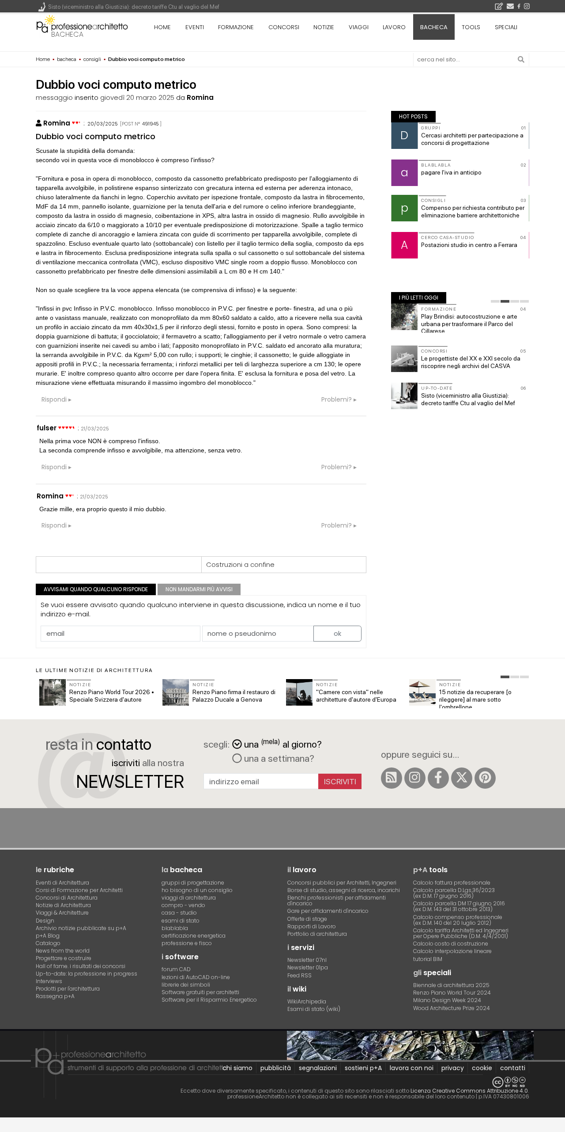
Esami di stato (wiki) (313, 1009)
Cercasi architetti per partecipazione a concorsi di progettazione (472, 139)
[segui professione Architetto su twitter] (461, 778)
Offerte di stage (307, 919)
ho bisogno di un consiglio (197, 890)
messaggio (54, 97)
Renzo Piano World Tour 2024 (452, 992)
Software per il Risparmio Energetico (209, 999)
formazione (236, 27)
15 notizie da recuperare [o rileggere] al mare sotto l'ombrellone (475, 699)
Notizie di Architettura (63, 905)
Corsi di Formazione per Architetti (79, 890)
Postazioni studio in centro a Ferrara (469, 244)
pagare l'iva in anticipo (451, 172)
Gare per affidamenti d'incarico (328, 911)
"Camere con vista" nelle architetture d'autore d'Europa (356, 695)
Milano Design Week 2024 (447, 1000)
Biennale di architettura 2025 (451, 985)
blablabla (175, 928)
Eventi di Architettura (62, 882)
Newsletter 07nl (307, 960)
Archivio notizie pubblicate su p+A (81, 928)
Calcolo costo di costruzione (450, 943)
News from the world (63, 950)
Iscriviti (340, 781)
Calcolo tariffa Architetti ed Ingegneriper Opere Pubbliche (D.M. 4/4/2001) (460, 933)
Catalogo (48, 943)
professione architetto (82, 26)
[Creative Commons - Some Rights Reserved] (282, 1082)
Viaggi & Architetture (62, 912)
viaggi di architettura (189, 897)
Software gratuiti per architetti (200, 992)
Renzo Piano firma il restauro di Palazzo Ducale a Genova (233, 695)
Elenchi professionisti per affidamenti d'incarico (336, 900)
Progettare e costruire (63, 958)
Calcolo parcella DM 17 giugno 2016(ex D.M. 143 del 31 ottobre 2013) (459, 906)
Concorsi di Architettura (67, 897)
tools (471, 27)
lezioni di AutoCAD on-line (196, 977)
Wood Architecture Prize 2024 (451, 1008)
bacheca (67, 34)
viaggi (359, 27)
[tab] (495, 301)
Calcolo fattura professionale (451, 882)
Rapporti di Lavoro (311, 926)
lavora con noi (411, 1068)
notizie (323, 27)
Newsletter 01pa (307, 967)
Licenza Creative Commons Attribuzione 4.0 (469, 1090)
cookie (482, 1068)
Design (45, 920)
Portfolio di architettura (317, 934)
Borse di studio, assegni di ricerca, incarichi (343, 890)
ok (337, 633)
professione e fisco (187, 943)
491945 (150, 123)
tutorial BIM (427, 959)
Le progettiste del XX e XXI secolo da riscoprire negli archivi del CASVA (470, 362)
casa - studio (179, 912)
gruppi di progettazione (193, 882)
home (162, 27)
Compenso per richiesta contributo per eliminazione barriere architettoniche (472, 211)
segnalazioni (318, 1068)
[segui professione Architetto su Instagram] (415, 778)
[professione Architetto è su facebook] (438, 778)
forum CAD (176, 969)
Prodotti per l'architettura (68, 988)
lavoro (394, 27)
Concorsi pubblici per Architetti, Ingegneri (341, 882)
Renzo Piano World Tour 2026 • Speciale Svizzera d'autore (111, 695)
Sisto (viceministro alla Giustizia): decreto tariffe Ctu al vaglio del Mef (468, 399)
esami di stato (181, 920)
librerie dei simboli (186, 984)
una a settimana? (278, 758)
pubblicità (275, 1068)
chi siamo (237, 1068)
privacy (452, 1068)
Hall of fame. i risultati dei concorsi (80, 966)
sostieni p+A (363, 1068)
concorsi (283, 27)
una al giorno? (283, 743)
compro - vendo (183, 905)
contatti (512, 1068)
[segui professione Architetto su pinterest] (485, 778)
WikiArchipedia (306, 1001)
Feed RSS (299, 975)
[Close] (5, 1128)
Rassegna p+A (55, 996)
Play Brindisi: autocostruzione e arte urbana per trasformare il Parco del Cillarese (469, 324)
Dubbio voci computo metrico (95, 136)
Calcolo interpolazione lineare (452, 951)
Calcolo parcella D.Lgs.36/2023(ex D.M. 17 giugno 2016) (454, 893)
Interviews (49, 981)
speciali (506, 27)
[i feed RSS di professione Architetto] (391, 778)
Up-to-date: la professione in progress (86, 973)
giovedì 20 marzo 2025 (137, 97)
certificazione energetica (194, 935)
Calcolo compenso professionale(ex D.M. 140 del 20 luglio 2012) (457, 920)
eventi (194, 27)
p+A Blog (48, 935)
